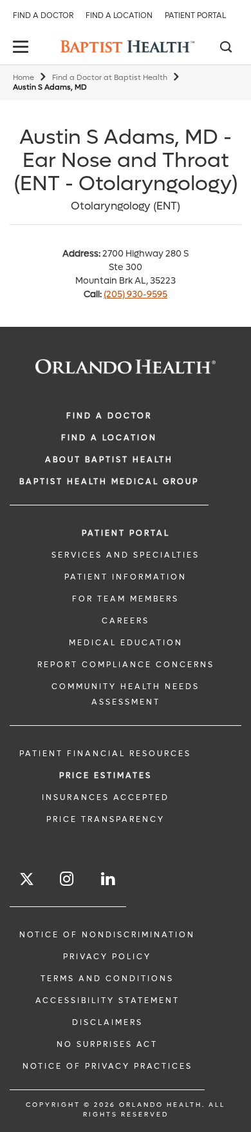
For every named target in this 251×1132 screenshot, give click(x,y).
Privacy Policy (107, 956)
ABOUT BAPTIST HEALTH (109, 459)
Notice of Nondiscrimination (107, 935)
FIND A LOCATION (109, 438)
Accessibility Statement (107, 1000)
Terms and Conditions (107, 978)
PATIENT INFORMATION (125, 577)
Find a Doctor (43, 15)
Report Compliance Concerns (125, 664)
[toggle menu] (22, 48)
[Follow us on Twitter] (26, 880)
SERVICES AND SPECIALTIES (125, 555)
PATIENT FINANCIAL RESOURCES (105, 753)
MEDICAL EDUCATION (126, 643)
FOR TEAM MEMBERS (125, 599)
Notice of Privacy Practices (107, 1066)
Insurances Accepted (105, 797)
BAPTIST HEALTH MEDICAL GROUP (109, 481)
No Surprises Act (107, 1044)
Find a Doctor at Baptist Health (109, 78)
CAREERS (125, 621)
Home (23, 78)
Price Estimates (105, 775)
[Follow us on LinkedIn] (108, 879)
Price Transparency (105, 819)
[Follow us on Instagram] (67, 879)
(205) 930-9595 (135, 294)
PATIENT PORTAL (126, 533)
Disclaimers (107, 1022)
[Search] (225, 48)
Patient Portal (195, 15)
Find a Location (119, 15)
